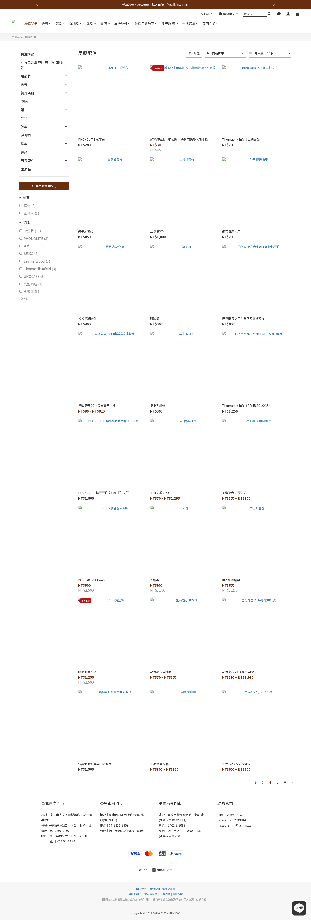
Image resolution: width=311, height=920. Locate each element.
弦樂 (59, 23)
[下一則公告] (274, 5)
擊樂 (90, 23)
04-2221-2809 (118, 825)
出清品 (26, 169)
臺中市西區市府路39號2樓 (126, 815)
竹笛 (24, 118)
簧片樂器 (27, 92)
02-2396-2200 (60, 830)
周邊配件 (120, 23)
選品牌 (26, 75)
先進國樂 (240, 820)
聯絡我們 (30, 23)
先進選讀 (188, 23)
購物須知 (155, 889)
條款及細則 (135, 894)
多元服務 (168, 23)
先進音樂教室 (144, 23)
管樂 (45, 23)
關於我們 (141, 889)
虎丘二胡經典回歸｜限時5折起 (42, 65)
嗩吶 (24, 101)
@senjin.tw (234, 815)
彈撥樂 (74, 23)
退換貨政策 (168, 889)
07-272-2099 (176, 825)
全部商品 (17, 37)
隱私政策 (177, 894)
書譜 (103, 23)
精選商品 (27, 53)
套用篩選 (45, 186)
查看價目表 (150, 894)
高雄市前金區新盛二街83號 (186, 815)
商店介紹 (209, 23)
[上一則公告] (37, 5)
